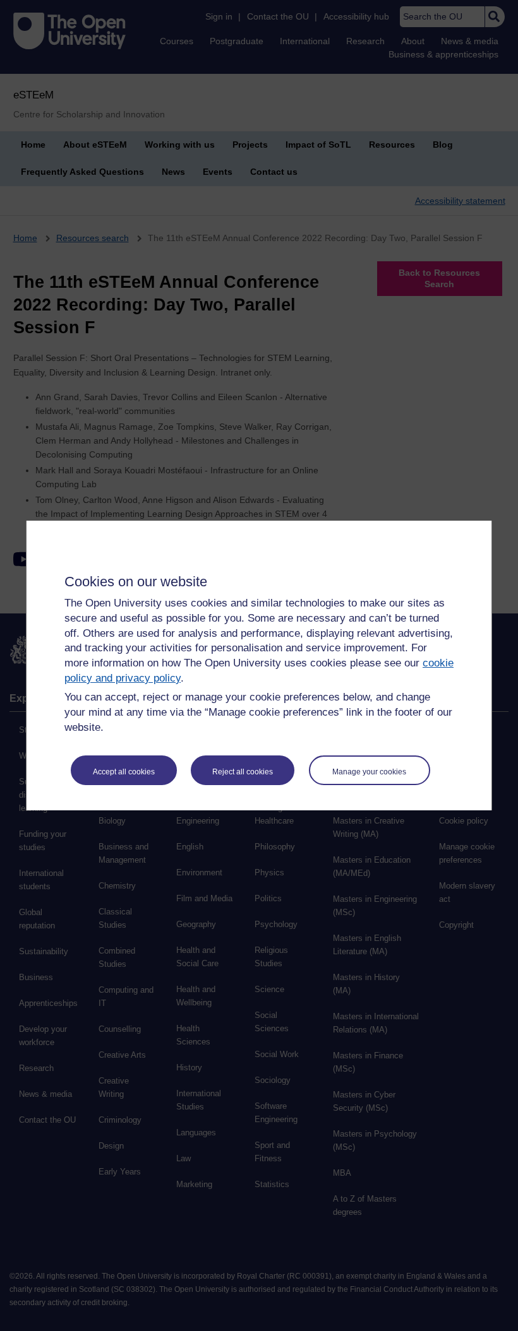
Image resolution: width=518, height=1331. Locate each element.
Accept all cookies (124, 771)
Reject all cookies (242, 771)
